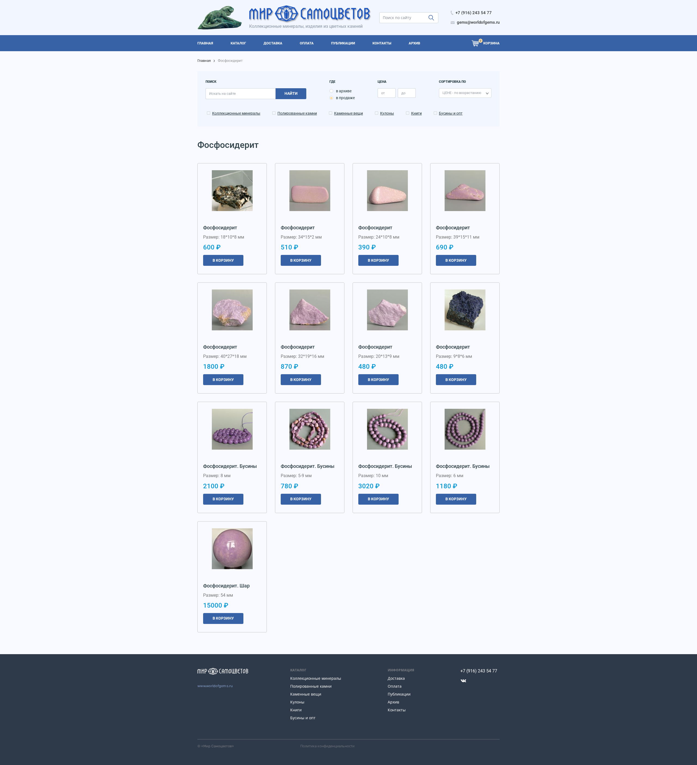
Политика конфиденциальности (327, 745)
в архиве (343, 91)
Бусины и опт (451, 113)
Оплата (395, 686)
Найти (291, 93)
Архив (393, 702)
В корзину (223, 260)
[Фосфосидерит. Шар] (232, 548)
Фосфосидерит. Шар (226, 586)
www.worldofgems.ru (215, 686)
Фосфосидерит (220, 227)
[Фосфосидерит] (232, 190)
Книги (416, 113)
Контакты (397, 709)
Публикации (399, 694)
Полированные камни (297, 113)
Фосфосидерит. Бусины (230, 466)
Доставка (396, 678)
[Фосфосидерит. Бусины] (232, 429)
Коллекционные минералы (236, 113)
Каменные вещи (348, 113)
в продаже (345, 98)
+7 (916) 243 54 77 (478, 670)
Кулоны (387, 113)
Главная (204, 61)
